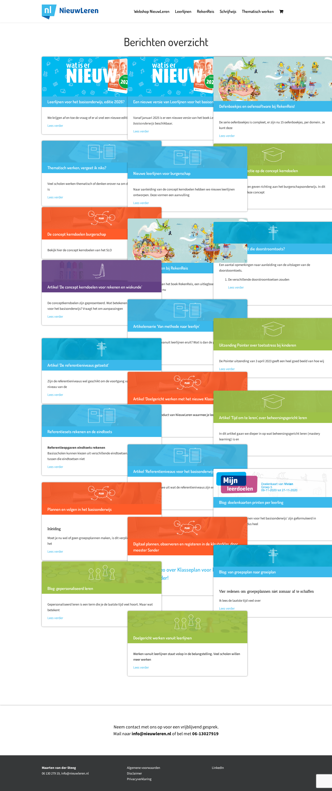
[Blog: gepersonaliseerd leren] (101, 572)
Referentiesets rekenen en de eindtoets (79, 431)
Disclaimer (134, 773)
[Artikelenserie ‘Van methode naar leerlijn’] (187, 310)
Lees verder (55, 125)
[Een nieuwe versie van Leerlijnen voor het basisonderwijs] (187, 76)
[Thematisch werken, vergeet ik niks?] (101, 151)
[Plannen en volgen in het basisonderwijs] (101, 493)
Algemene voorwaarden (143, 767)
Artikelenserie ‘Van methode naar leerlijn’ (166, 326)
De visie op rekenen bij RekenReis (160, 267)
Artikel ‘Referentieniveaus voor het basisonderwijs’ (174, 471)
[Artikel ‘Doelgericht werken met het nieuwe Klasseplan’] (187, 383)
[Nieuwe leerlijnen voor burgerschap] (187, 157)
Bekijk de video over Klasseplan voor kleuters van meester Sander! (186, 573)
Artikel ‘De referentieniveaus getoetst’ (78, 365)
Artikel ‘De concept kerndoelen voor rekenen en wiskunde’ (94, 286)
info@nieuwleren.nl (75, 773)
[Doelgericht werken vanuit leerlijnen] (187, 622)
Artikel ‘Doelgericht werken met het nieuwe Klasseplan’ (177, 398)
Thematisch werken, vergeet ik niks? (76, 167)
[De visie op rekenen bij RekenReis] (187, 240)
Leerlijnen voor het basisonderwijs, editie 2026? (86, 101)
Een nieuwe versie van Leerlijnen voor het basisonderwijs (179, 101)
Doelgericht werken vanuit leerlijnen (162, 637)
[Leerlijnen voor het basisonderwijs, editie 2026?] (101, 76)
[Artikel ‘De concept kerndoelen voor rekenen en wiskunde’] (101, 271)
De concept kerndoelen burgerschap (76, 234)
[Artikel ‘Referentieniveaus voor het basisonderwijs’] (187, 455)
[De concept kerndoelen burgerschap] (101, 218)
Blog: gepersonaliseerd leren (70, 588)
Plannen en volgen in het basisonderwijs (79, 509)
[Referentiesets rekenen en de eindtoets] (101, 415)
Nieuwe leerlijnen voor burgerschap (161, 173)
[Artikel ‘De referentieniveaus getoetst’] (101, 349)
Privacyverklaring (139, 779)
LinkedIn (218, 767)
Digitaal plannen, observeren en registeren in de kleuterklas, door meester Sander (185, 546)
